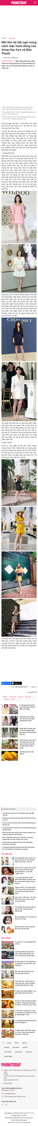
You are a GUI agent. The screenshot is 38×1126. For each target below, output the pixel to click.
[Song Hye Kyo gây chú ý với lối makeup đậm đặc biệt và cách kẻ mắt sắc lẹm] (9, 732)
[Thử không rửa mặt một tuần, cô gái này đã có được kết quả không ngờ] (7, 910)
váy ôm (13, 699)
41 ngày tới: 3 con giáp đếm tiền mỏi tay (25, 943)
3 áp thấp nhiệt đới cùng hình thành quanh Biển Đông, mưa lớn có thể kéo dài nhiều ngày (24, 953)
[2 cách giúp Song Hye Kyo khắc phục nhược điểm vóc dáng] (9, 709)
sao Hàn (20, 696)
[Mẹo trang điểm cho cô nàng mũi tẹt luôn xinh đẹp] (7, 920)
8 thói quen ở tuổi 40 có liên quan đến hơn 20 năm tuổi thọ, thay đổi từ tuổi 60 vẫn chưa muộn (27, 744)
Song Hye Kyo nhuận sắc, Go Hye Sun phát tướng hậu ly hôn (26, 719)
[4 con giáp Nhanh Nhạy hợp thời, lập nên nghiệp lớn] (7, 1024)
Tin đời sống (8, 1056)
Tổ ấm (17, 1043)
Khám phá (29, 1052)
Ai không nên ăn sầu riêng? (26, 753)
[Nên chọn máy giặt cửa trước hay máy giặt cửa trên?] (7, 974)
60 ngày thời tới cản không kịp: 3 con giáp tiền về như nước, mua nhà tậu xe (25, 963)
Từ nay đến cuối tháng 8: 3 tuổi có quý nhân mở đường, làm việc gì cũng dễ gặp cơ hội (25, 1012)
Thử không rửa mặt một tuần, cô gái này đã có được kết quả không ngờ (25, 909)
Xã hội (9, 1043)
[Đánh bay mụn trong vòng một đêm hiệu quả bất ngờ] (7, 930)
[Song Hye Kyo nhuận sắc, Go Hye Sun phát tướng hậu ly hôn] (9, 721)
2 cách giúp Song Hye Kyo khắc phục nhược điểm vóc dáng (27, 707)
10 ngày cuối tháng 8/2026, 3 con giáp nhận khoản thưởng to (25, 992)
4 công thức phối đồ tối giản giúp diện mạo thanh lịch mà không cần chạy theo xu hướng (18, 848)
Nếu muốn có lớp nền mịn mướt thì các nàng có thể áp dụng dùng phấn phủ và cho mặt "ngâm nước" (25, 870)
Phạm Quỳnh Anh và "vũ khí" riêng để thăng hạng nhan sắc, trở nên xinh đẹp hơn (19, 113)
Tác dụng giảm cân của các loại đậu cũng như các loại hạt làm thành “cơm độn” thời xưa (25, 860)
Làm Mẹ (24, 1043)
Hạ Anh (34, 692)
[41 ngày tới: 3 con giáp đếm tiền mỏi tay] (7, 945)
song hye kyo (13, 696)
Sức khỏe (16, 1047)
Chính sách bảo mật (25, 1122)
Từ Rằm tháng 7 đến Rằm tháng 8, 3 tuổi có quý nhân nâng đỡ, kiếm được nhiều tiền (25, 1032)
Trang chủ (4, 38)
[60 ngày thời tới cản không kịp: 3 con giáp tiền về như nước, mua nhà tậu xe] (7, 965)
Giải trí (25, 1047)
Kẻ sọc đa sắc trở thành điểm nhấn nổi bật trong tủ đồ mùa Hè (19, 824)
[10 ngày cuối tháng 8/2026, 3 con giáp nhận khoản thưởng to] (7, 994)
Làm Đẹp (6, 1047)
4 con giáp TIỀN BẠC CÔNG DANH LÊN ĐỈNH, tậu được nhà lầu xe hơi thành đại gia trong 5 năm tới (25, 880)
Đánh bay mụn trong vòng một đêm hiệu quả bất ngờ (25, 927)
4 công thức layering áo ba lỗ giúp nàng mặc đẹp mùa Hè (18, 814)
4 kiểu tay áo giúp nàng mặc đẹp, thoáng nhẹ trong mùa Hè (18, 819)
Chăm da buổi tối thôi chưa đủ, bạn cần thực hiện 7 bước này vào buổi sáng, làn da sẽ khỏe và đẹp (18, 108)
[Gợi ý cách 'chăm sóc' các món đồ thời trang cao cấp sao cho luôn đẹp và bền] (7, 900)
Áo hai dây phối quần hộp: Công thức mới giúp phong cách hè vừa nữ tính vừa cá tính (17, 838)
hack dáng (28, 696)
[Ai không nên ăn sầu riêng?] (9, 756)
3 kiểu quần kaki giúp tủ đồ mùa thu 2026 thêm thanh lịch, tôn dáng (17, 843)
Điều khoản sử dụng (13, 1122)
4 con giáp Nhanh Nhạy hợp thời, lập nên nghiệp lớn (25, 1021)
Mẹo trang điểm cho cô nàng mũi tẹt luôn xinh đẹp (25, 918)
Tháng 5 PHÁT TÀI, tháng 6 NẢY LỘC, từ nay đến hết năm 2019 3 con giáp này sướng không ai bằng (25, 890)
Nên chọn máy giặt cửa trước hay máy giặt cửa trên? (24, 972)
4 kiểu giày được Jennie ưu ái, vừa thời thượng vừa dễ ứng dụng (19, 828)
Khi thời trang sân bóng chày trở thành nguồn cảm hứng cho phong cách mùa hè (18, 833)
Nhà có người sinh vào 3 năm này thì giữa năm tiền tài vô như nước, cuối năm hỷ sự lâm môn (18, 118)
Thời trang (12, 38)
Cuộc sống (18, 1052)
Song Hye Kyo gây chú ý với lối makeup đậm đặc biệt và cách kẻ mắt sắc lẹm (27, 731)
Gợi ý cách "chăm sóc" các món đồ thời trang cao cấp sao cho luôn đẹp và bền (25, 899)
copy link (34, 687)
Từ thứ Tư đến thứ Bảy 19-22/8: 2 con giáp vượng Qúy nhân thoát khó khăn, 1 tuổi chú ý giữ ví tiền (26, 1003)
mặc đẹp (6, 699)
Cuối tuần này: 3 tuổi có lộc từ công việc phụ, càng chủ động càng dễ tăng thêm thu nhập (24, 983)
